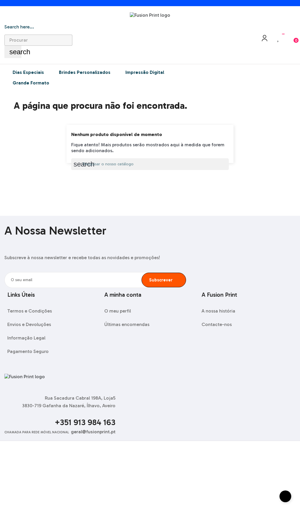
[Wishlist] (278, 38)
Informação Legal (26, 338)
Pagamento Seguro (28, 351)
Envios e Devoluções (29, 324)
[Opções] (264, 40)
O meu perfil (117, 311)
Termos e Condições (29, 311)
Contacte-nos (217, 324)
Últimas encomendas (126, 324)
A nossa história (218, 311)
